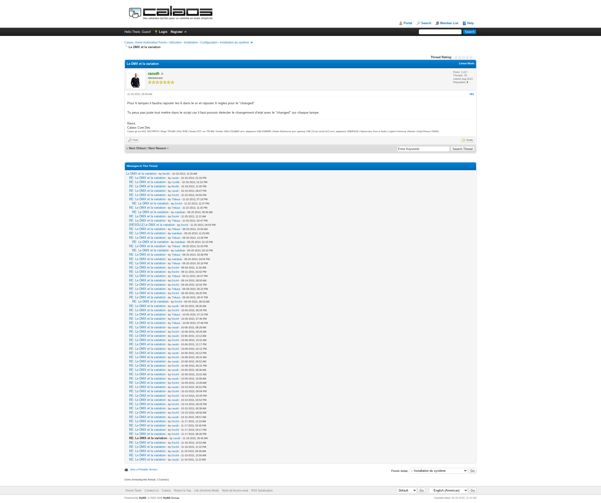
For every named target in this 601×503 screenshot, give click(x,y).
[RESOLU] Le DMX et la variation (152, 225)
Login (163, 32)
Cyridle (176, 182)
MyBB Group (171, 497)
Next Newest (157, 148)
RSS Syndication (262, 490)
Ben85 (166, 173)
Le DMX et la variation (141, 173)
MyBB (142, 497)
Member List (449, 23)
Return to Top (182, 490)
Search (426, 23)
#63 (472, 94)
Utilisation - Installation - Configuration (193, 42)
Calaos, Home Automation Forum (145, 42)
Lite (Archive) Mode (206, 490)
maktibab (180, 212)
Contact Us (152, 490)
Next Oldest (137, 148)
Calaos (166, 490)
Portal (408, 23)
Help (470, 23)
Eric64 (175, 195)
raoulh (175, 178)
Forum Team (134, 490)
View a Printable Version (143, 469)
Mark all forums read (235, 490)
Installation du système (234, 42)
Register (177, 32)
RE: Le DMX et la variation (147, 178)
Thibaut (176, 199)
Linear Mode (466, 63)
